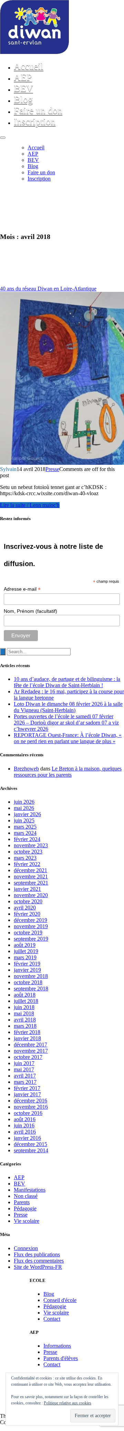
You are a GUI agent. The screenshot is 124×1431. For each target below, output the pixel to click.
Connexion (26, 1248)
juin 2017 (24, 1063)
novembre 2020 (31, 895)
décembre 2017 (30, 1044)
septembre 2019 (31, 939)
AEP (23, 77)
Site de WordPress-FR (38, 1267)
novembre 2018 (31, 976)
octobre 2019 (28, 932)
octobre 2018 (28, 982)
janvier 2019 (27, 970)
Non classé (26, 1196)
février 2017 (27, 1088)
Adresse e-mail (22, 589)
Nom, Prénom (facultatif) (30, 611)
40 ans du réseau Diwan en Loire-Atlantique (48, 289)
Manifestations (29, 1190)
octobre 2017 (28, 1057)
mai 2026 (24, 808)
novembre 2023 (31, 845)
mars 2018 (25, 1026)
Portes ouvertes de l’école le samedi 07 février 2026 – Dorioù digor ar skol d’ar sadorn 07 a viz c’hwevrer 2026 (66, 722)
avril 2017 (25, 1076)
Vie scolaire (26, 1221)
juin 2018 (24, 1007)
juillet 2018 (26, 1001)
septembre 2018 (31, 988)
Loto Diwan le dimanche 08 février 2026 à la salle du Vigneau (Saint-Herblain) (68, 707)
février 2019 (27, 964)
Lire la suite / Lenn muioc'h (30, 505)
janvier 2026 (27, 814)
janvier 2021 (27, 889)
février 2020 (27, 914)
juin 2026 (24, 802)
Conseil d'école (59, 1300)
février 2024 (27, 839)
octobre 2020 (28, 901)
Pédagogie (25, 1208)
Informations (57, 1346)
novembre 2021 (31, 876)
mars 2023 (25, 858)
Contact (51, 1319)
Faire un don (38, 110)
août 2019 (24, 945)
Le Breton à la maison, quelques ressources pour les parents (68, 772)
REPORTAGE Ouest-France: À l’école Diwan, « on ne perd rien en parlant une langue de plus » (68, 738)
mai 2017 (24, 1069)
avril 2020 (25, 908)
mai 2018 (24, 1013)
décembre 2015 (30, 1144)
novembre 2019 (31, 926)
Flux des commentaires (39, 1261)
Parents (22, 1202)
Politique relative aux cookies (67, 1403)
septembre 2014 (31, 1150)
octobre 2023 (28, 852)
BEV (23, 88)
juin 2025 (24, 820)
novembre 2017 (31, 1051)
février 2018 (27, 1032)
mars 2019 (25, 957)
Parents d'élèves (60, 1358)
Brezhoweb (26, 769)
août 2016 (24, 1119)
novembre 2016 (31, 1107)
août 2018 (24, 995)
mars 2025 (25, 827)
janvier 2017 (27, 1094)
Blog (23, 99)
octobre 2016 (28, 1113)
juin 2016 (24, 1125)
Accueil (28, 66)
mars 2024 (25, 833)
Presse (52, 469)
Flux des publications (37, 1254)
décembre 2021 (30, 870)
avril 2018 (25, 1020)
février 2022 (27, 864)
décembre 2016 (30, 1101)
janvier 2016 (27, 1138)
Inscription (34, 121)
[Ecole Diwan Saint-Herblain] (34, 52)
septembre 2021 (31, 883)
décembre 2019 (30, 920)
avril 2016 (25, 1132)
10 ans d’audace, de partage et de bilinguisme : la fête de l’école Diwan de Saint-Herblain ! (67, 682)
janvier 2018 (27, 1038)
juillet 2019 (26, 951)
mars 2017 (25, 1082)
